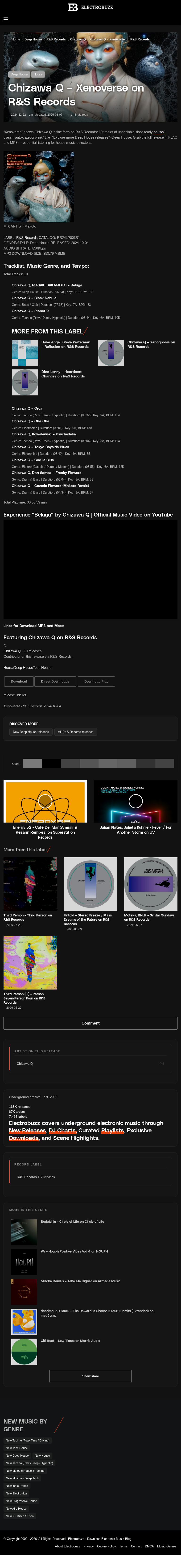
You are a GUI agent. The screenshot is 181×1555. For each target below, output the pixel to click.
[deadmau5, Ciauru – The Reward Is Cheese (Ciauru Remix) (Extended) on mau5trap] (24, 1322)
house (158, 132)
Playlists (112, 1130)
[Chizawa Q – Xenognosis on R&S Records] (111, 353)
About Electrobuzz (67, 1546)
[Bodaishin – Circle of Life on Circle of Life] (24, 1232)
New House (42, 1455)
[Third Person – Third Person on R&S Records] (30, 884)
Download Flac (96, 681)
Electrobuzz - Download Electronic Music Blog (99, 1539)
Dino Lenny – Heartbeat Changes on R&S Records (63, 373)
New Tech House (17, 1448)
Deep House (33, 39)
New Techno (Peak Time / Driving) (27, 1440)
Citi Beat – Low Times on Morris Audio (70, 1341)
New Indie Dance (17, 1486)
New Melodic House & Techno (25, 1470)
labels (18, 1116)
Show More (90, 1376)
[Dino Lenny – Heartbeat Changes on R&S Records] (25, 382)
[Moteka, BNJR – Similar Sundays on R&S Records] (150, 884)
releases (19, 1106)
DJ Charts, (63, 1130)
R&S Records (56, 39)
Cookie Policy (106, 1546)
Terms (123, 1546)
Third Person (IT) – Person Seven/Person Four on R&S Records (24, 998)
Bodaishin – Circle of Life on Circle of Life (72, 1221)
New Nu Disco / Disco (20, 1516)
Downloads (24, 1137)
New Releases (27, 1130)
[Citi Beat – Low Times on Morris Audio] (24, 1352)
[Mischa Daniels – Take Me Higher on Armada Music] (24, 1292)
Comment (91, 1023)
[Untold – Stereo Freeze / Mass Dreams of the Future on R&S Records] (90, 884)
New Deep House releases (31, 732)
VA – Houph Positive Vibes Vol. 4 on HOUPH (74, 1251)
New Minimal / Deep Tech (22, 1478)
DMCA (149, 1546)
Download (19, 681)
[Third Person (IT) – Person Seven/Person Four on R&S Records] (30, 963)
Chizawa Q (78, 39)
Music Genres (166, 1546)
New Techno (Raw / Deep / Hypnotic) (29, 1463)
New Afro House (16, 1508)
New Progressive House (21, 1501)
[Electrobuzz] (90, 7)
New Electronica (16, 1493)
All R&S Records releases (76, 732)
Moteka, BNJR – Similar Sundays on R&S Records (149, 917)
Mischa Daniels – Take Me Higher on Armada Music (80, 1281)
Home (15, 39)
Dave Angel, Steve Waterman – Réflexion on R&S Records (65, 344)
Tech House (42, 668)
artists (17, 1111)
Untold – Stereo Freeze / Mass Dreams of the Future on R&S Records (88, 919)
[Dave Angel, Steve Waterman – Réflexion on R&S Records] (25, 353)
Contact (136, 1546)
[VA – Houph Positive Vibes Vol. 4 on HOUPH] (24, 1262)
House (38, 74)
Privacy (88, 1546)
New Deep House (17, 1455)
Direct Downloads (55, 681)
